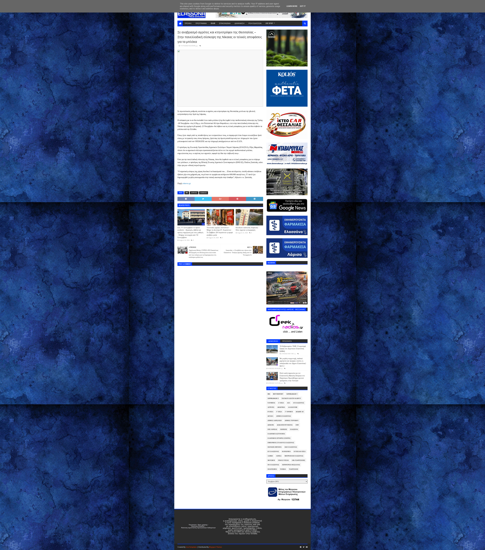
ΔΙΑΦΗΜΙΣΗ (239, 23)
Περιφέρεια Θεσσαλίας (291, 465)
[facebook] (300, 547)
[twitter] (303, 547)
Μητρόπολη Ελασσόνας (294, 456)
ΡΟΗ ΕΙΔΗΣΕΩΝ (254, 23)
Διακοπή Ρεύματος (285, 425)
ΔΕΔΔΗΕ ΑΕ (300, 412)
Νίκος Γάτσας (283, 460)
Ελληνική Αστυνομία (276, 434)
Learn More (291, 6)
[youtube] (306, 547)
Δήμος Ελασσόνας (283, 416)
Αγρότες (194, 192)
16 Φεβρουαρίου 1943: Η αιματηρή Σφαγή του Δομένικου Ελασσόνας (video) (293, 348)
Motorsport (278, 394)
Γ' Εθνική (289, 412)
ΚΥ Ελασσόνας (273, 451)
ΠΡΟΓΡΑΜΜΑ (201, 23)
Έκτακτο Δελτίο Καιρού (291, 398)
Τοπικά (283, 469)
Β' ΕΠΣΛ (270, 412)
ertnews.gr (187, 183)
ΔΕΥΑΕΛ (270, 416)
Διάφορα (271, 425)
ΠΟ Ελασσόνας (273, 465)
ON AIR (213, 23)
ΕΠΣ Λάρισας (272, 429)
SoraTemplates (191, 547)
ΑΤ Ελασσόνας (298, 403)
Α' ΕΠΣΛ (281, 403)
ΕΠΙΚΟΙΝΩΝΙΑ (225, 23)
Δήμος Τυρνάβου (291, 420)
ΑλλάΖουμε (292, 407)
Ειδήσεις (203, 192)
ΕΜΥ (297, 425)
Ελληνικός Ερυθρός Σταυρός (279, 438)
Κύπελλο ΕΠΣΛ (300, 451)
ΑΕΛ (288, 403)
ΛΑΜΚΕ (270, 456)
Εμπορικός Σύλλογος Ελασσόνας (281, 442)
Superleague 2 (273, 398)
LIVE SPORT (269, 23)
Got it (303, 6)
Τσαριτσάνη (293, 469)
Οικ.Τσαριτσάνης (298, 460)
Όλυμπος (271, 403)
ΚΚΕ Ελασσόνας (291, 447)
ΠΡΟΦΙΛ (188, 23)
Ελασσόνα (294, 429)
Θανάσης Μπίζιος (275, 447)
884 (187, 192)
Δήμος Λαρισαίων (275, 420)
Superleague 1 (291, 394)
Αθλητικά (281, 407)
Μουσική (271, 460)
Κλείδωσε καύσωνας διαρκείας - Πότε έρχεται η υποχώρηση (247, 229)
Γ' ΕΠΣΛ (279, 412)
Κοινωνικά (286, 451)
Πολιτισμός (272, 469)
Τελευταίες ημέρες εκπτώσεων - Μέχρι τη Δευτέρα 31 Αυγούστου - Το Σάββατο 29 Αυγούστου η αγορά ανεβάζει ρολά (220, 231)
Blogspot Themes (215, 547)
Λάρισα (278, 456)
